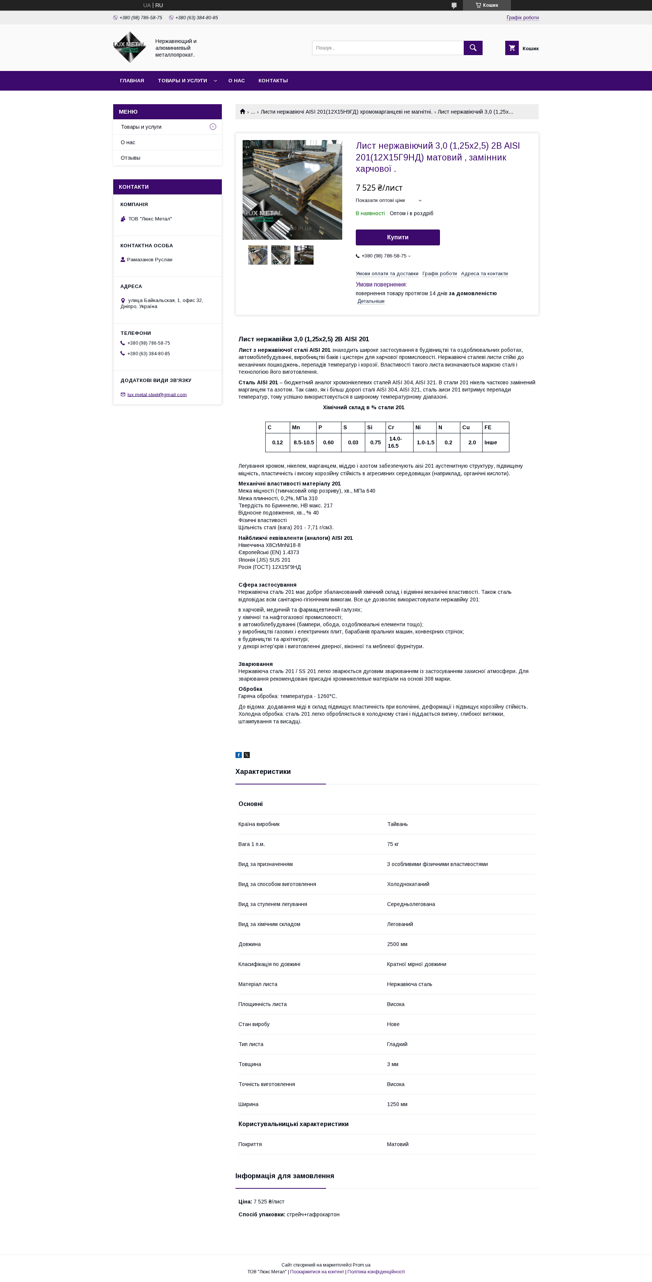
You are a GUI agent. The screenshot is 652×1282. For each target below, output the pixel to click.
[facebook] (238, 756)
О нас (236, 80)
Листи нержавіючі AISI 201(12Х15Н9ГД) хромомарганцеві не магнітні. (346, 112)
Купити (398, 237)
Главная (132, 80)
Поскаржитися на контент (317, 1271)
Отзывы (130, 158)
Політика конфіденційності (376, 1271)
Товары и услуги (182, 80)
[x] (247, 756)
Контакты (273, 80)
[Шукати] (473, 48)
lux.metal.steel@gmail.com (157, 394)
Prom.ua (362, 1265)
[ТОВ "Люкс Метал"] (129, 61)
